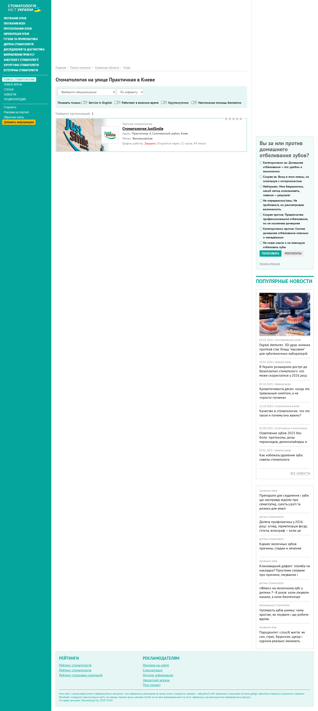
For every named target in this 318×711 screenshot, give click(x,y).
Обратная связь (14, 117)
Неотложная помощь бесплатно (219, 103)
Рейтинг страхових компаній (81, 675)
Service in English (100, 103)
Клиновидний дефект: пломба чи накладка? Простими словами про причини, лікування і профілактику (284, 572)
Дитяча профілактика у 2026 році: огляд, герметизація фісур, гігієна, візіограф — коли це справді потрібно (283, 528)
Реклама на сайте (156, 665)
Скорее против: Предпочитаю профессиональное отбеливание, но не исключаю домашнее (285, 219)
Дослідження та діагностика (24, 49)
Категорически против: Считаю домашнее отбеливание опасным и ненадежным (285, 233)
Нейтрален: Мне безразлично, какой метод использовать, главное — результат (283, 191)
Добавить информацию (19, 122)
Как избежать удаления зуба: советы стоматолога (281, 457)
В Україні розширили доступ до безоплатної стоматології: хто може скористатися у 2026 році (283, 370)
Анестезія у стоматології (21, 60)
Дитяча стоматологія (19, 44)
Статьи (9, 89)
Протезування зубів (18, 28)
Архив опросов (270, 264)
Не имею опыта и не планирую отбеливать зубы (284, 245)
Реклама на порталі (16, 112)
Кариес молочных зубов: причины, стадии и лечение (280, 546)
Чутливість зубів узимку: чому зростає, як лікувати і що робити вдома (283, 614)
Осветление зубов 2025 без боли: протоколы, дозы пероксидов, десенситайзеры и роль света (283, 439)
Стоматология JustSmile (142, 128)
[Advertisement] (151, 30)
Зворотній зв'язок (156, 680)
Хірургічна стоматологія (21, 65)
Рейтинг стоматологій (75, 665)
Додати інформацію (158, 675)
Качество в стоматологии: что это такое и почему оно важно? (284, 413)
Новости (10, 94)
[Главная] (26, 8)
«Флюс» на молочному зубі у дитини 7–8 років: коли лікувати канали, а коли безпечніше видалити (284, 594)
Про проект (152, 685)
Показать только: (69, 103)
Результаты (293, 253)
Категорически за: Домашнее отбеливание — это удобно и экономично (283, 167)
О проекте (10, 107)
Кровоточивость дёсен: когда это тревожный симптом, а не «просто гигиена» (284, 393)
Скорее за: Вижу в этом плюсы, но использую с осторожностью (286, 179)
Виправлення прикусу (19, 54)
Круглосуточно (178, 103)
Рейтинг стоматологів (75, 670)
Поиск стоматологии (19, 79)
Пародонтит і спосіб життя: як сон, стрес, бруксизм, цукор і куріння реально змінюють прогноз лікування (282, 638)
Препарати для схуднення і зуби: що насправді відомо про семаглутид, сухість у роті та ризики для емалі (284, 501)
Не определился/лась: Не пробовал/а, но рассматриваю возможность (283, 205)
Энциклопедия (15, 99)
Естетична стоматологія (21, 70)
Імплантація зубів (16, 34)
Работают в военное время (140, 103)
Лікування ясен (14, 23)
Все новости (300, 473)
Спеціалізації (152, 670)
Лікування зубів (15, 18)
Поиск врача (13, 84)
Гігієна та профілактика (21, 39)
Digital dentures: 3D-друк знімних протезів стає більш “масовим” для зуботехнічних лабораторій (284, 349)
